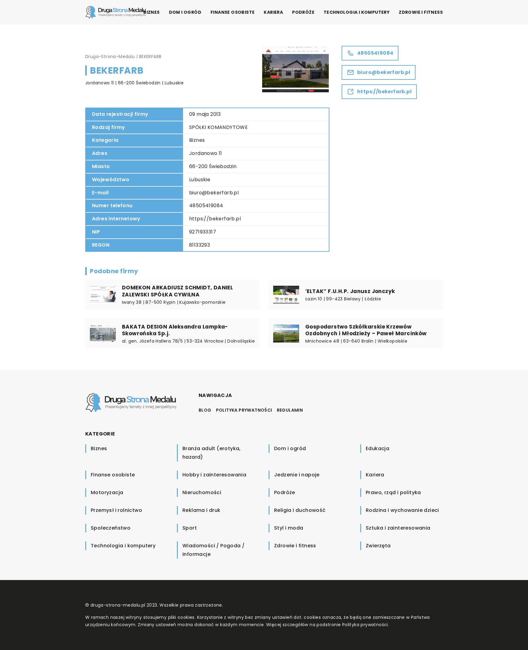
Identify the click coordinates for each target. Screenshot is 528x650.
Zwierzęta (378, 545)
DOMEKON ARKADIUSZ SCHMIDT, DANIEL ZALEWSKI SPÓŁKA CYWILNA (177, 291)
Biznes (151, 12)
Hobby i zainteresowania (214, 474)
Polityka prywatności (244, 410)
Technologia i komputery (357, 12)
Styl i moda (288, 527)
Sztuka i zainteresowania (398, 527)
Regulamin (290, 410)
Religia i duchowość (300, 510)
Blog (205, 410)
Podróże (303, 12)
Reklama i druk (201, 510)
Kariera (273, 12)
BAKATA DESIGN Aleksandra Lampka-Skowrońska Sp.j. (175, 330)
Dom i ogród (185, 12)
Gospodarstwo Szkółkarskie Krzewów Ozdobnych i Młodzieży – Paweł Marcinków (366, 330)
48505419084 (206, 205)
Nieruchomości (201, 492)
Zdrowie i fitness (421, 12)
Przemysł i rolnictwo (116, 510)
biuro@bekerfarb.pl (214, 192)
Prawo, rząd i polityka (393, 492)
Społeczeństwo (110, 527)
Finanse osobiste (233, 12)
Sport (189, 527)
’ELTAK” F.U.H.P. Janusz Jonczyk (350, 291)
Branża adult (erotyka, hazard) (211, 453)
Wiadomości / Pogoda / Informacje (213, 550)
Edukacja (377, 448)
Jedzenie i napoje (297, 474)
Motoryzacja (107, 492)
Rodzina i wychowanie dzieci (402, 510)
